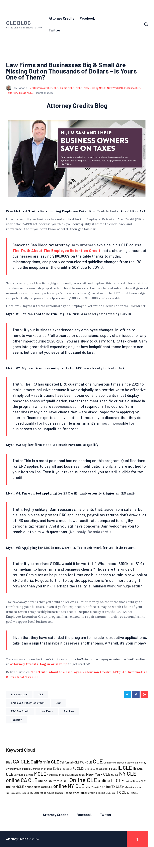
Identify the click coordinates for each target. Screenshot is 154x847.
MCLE (79, 88)
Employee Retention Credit (28, 702)
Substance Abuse (44, 792)
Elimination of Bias (41, 768)
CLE (56, 88)
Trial (113, 793)
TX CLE (122, 792)
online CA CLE (21, 780)
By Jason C (21, 88)
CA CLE (21, 761)
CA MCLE (86, 762)
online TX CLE (112, 787)
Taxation (11, 92)
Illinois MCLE (67, 88)
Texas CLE (104, 792)
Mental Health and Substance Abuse (66, 774)
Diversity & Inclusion (18, 768)
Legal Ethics (26, 774)
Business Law (19, 694)
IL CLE (125, 767)
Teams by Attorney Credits (80, 792)
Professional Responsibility (19, 793)
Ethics (57, 768)
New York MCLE (116, 88)
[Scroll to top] (137, 839)
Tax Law (69, 711)
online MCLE (15, 787)
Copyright (132, 762)
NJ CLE (115, 774)
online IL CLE (111, 780)
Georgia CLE (110, 768)
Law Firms (47, 711)
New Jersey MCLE (95, 88)
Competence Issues (114, 762)
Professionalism (131, 787)
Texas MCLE (26, 92)
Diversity (141, 762)
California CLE (45, 761)
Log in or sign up (53, 664)
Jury (16, 774)
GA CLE (98, 768)
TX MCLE (134, 793)
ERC (58, 702)
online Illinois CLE (135, 781)
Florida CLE (89, 768)
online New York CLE (39, 787)
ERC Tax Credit (20, 711)
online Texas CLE (93, 787)
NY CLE (127, 773)
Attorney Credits (24, 664)
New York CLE (98, 774)
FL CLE (78, 768)
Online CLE (133, 88)
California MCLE (42, 88)
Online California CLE (53, 781)
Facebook (67, 768)
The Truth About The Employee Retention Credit (56, 250)
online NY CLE (68, 786)
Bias (9, 762)
